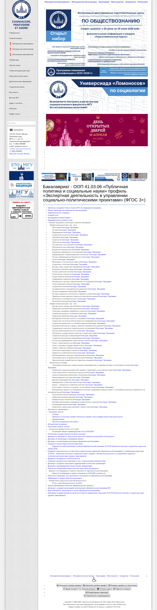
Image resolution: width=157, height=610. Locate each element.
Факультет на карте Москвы (19, 154)
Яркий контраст (71, 589)
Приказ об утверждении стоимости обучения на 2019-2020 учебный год (78, 473)
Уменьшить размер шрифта (70, 585)
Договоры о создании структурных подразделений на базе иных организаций (76, 463)
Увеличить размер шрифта (96, 585)
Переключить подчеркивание (98, 595)
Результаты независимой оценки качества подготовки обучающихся (73, 468)
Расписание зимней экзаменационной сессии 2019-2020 (73, 431)
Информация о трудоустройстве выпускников (65, 478)
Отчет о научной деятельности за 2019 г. (67, 483)
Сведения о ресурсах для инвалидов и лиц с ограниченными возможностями (76, 461)
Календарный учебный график (59, 218)
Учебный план (53, 215)
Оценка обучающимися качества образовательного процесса (70, 486)
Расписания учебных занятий (59, 427)
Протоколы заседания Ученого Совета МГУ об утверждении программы (74, 208)
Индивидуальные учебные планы (60, 220)
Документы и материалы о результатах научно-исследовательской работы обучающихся (81, 436)
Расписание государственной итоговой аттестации (66, 434)
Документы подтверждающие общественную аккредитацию (70, 466)
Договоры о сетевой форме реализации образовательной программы (73, 441)
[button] (94, 579)
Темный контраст (88, 589)
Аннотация (65, 227)
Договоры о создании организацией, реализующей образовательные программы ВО (79, 488)
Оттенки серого (105, 589)
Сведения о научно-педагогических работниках (65, 444)
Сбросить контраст (123, 589)
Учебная (55, 414)
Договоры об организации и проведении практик (65, 439)
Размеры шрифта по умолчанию (123, 585)
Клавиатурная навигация (98, 592)
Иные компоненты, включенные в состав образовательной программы (74, 490)
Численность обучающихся (58, 409)
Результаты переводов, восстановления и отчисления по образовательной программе (80, 476)
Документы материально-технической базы (64, 458)
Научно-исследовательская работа (65, 422)
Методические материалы (57, 424)
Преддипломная (58, 419)
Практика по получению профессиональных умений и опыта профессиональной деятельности (87, 417)
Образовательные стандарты (59, 213)
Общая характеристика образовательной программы (67, 210)
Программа (74, 227)
